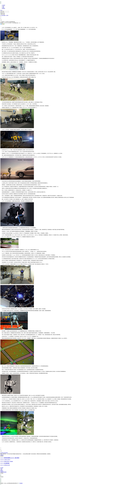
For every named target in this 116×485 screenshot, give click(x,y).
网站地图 (21, 483)
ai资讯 (7, 15)
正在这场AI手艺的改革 (4, 452)
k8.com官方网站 (2, 15)
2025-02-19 (9, 457)
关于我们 (1, 467)
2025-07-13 (4, 463)
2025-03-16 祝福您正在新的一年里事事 (6, 461)
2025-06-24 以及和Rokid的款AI (5, 459)
